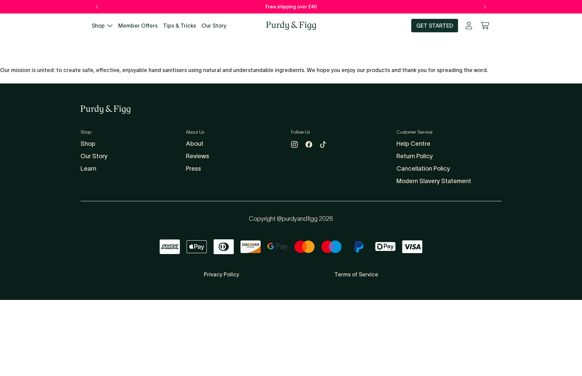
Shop (98, 26)
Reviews (197, 156)
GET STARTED (434, 26)
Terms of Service (356, 274)
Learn (88, 168)
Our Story (213, 26)
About (194, 143)
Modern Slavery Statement (433, 181)
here (319, 6)
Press (193, 168)
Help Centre (413, 143)
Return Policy (414, 156)
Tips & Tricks (179, 26)
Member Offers (138, 26)
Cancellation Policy (423, 168)
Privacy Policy (221, 274)
